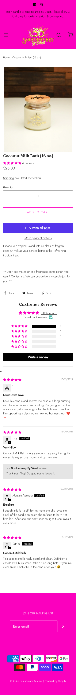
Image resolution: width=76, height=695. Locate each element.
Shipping (8, 178)
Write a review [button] (38, 357)
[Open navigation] (6, 35)
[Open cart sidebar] (70, 35)
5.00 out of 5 (49, 313)
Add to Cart (38, 212)
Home (6, 57)
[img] (12, 380)
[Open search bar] (58, 35)
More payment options (38, 238)
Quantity (8, 187)
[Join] (63, 626)
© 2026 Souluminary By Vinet (26, 681)
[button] (38, 109)
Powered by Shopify (55, 681)
